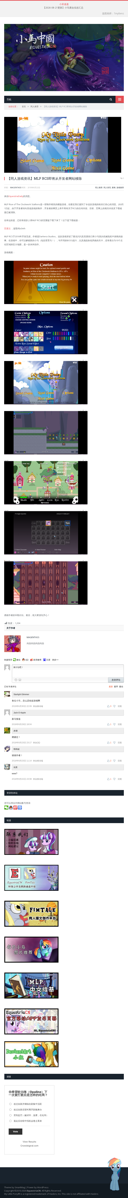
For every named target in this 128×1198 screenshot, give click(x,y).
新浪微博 (37, 660)
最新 (111, 686)
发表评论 (116, 680)
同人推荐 (98, 187)
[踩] (114, 706)
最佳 (121, 686)
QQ (26, 660)
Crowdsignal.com (29, 1145)
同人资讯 (107, 187)
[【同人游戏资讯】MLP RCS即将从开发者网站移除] (64, 145)
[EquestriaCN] (64, 57)
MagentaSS (15, 187)
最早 (116, 686)
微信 (18, 660)
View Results (29, 1141)
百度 (48, 660)
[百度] (20, 808)
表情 (16, 680)
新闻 (114, 187)
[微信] (6, 808)
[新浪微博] (15, 808)
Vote (15, 1131)
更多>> (55, 660)
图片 (20, 680)
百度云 (7, 228)
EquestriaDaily (15, 196)
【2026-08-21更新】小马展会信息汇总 (63, 7)
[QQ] (11, 808)
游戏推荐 (120, 187)
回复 (120, 706)
